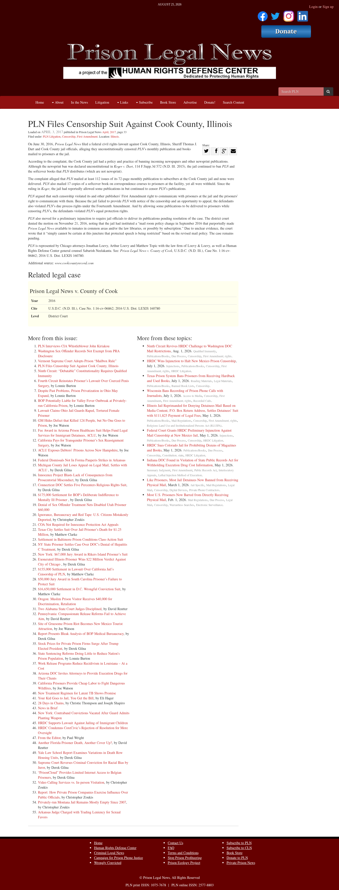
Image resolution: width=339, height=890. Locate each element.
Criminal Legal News (109, 852)
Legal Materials (223, 381)
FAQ (171, 847)
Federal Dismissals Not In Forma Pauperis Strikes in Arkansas (81, 460)
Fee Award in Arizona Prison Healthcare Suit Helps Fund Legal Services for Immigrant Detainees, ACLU (83, 433)
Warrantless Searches (182, 505)
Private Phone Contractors (204, 490)
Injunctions (172, 366)
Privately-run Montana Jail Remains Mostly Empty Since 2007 (82, 802)
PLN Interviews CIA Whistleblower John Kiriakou (73, 346)
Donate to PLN (237, 857)
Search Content (233, 102)
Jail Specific (197, 485)
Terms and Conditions (183, 852)
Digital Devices (178, 490)
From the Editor (49, 737)
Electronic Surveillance (209, 505)
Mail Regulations (181, 420)
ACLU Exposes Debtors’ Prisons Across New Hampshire (78, 450)
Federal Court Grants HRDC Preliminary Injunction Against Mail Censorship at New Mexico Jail (189, 433)
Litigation (102, 102)
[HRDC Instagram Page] (288, 14)
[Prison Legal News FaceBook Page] (263, 14)
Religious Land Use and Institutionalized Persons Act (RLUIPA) (184, 425)
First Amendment (87, 136)
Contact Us (175, 842)
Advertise (190, 102)
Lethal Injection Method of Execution (180, 475)
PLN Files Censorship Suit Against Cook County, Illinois (78, 365)
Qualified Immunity (204, 351)
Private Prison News (241, 862)
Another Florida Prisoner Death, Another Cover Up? (75, 742)
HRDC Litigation (181, 371)
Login (313, 6)
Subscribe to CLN (239, 847)
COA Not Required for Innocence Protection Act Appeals (78, 524)
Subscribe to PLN (239, 842)
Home (39, 102)
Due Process (178, 356)
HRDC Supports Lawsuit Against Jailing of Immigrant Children (83, 722)
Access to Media (192, 396)
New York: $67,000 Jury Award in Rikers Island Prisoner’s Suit (83, 554)
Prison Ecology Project (184, 862)
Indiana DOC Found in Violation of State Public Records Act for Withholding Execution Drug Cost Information (192, 462)
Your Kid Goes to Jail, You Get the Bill (66, 698)
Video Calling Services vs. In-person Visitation (71, 782)
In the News (79, 102)
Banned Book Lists (182, 386)
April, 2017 (109, 132)
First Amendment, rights (217, 356)
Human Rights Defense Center (115, 847)
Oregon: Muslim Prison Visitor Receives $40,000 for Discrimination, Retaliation (75, 601)
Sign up (328, 6)
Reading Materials (201, 381)
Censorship (68, 136)
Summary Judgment (158, 470)
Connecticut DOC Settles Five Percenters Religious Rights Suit (82, 484)
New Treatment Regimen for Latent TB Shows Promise (77, 693)
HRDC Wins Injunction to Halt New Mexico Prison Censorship (191, 360)
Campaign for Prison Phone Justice (118, 857)
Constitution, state (172, 455)
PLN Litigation (52, 136)
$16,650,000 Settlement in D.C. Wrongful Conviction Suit (79, 589)
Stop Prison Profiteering (185, 857)
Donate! (209, 102)
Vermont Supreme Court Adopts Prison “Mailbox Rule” (77, 360)
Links (123, 102)
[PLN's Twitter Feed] (275, 14)
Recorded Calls (202, 401)
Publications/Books (158, 356)
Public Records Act (205, 470)
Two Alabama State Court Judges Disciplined (70, 608)
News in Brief (48, 708)
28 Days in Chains (51, 703)
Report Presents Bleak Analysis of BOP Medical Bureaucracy (81, 633)
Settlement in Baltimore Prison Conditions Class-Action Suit (80, 539)
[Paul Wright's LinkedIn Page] (302, 14)
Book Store (168, 102)
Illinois (115, 136)
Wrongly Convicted (107, 862)
